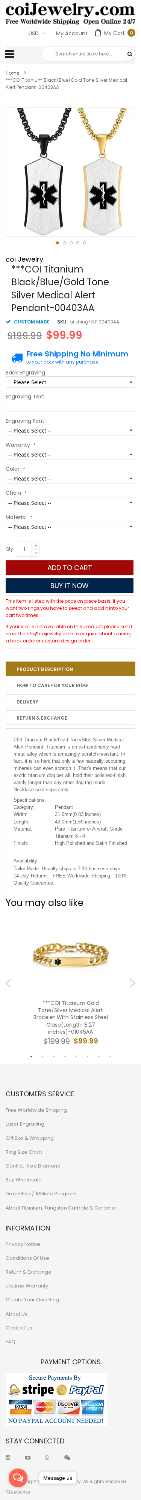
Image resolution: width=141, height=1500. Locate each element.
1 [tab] (31, 1056)
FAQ (10, 1341)
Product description (45, 669)
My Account (72, 33)
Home (12, 73)
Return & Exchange (42, 718)
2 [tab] (42, 1056)
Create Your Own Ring (32, 1299)
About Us (16, 1313)
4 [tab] (65, 1056)
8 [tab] (110, 1056)
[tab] (70, 669)
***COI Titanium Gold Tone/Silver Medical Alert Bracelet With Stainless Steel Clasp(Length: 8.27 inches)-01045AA (70, 1018)
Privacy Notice (23, 1244)
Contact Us (19, 1327)
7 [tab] (99, 1056)
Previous (8, 983)
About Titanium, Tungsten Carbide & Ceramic (61, 1207)
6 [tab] (87, 1056)
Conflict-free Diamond (33, 1165)
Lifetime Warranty (27, 1285)
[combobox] (88, 54)
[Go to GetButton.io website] (18, 1492)
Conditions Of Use (27, 1258)
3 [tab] (54, 1056)
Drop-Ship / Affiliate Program (41, 1193)
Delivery (27, 702)
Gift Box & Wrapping (30, 1138)
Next (132, 983)
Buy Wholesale (24, 1179)
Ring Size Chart (24, 1152)
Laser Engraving (25, 1123)
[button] (57, 242)
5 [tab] (76, 1056)
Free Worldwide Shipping (36, 1110)
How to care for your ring (52, 685)
